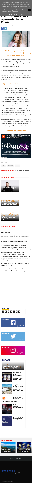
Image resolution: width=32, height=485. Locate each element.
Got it (21, 14)
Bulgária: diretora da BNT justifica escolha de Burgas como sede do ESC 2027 (18, 387)
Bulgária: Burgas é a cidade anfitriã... (7, 450)
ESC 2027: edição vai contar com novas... (24, 450)
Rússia (17, 165)
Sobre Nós (18, 458)
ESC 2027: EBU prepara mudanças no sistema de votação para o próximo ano (18, 376)
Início (11, 458)
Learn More (13, 14)
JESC (3, 165)
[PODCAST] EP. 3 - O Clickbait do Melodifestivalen (18, 418)
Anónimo (16, 25)
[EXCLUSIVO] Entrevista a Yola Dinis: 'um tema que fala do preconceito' (12, 399)
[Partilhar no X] (5, 28)
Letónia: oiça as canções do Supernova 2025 (18, 406)
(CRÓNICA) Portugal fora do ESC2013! (11, 367)
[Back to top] (28, 481)
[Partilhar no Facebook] (2, 28)
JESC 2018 (10, 165)
